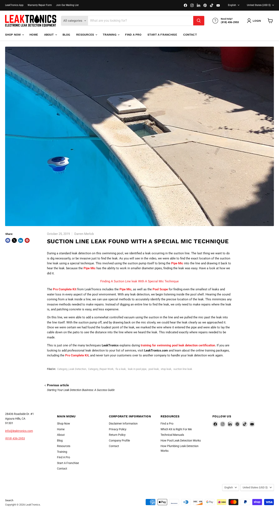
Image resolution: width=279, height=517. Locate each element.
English (232, 5)
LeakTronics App (14, 5)
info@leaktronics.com (19, 431)
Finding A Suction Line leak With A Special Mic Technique (139, 281)
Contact (190, 34)
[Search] (198, 20)
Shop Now (13, 34)
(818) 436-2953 (15, 438)
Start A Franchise (162, 34)
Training (110, 34)
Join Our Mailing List (67, 5)
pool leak (153, 369)
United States (259, 5)
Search (9, 500)
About (49, 34)
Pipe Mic (177, 263)
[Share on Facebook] (7, 240)
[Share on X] (14, 240)
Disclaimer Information (123, 423)
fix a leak (121, 369)
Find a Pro (167, 423)
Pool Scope (160, 289)
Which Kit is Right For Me (176, 429)
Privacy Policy (117, 429)
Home (33, 34)
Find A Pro (133, 34)
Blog (66, 34)
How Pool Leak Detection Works (181, 440)
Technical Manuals (172, 434)
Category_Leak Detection (71, 369)
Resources (85, 34)
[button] (255, 20)
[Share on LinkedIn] (20, 240)
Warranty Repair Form (40, 5)
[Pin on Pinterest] (27, 240)
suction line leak (182, 369)
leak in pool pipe (137, 369)
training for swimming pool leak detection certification (178, 345)
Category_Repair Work (101, 369)
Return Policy (117, 434)
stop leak (166, 369)
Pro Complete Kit (64, 289)
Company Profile (119, 440)
